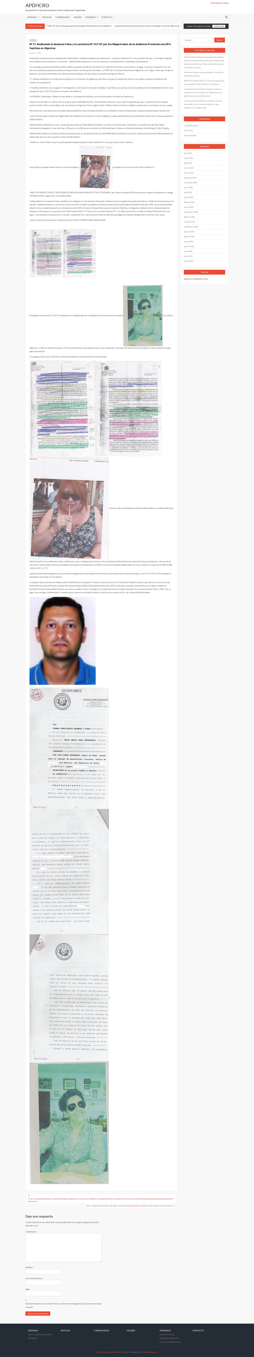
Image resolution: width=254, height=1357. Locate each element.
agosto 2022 (189, 246)
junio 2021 (188, 251)
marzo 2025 (188, 197)
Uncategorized (190, 135)
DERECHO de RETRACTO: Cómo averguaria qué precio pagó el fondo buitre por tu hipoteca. (204, 82)
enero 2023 (188, 241)
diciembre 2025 (190, 178)
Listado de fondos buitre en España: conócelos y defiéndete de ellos (204, 74)
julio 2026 (188, 153)
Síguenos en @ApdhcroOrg (196, 279)
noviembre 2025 (190, 182)
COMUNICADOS (62, 17)
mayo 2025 (188, 187)
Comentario (31, 1231)
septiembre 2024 (191, 212)
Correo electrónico (34, 1278)
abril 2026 (188, 163)
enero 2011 (188, 261)
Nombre (29, 1267)
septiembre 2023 (191, 227)
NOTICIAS (47, 17)
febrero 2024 (189, 217)
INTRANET (33, 1338)
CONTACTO (107, 17)
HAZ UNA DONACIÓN (169, 1338)
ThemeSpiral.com (150, 1352)
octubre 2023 (189, 222)
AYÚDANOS (90, 17)
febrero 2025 (189, 202)
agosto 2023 (189, 231)
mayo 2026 (188, 158)
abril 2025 (188, 192)
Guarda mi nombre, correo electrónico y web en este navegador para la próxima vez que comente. (63, 1305)
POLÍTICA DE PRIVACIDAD (40, 1334)
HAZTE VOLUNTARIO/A (170, 1342)
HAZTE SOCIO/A (167, 1334)
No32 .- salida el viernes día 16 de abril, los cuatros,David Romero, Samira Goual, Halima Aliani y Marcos (129, 1206)
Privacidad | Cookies (220, 3)
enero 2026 (188, 173)
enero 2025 (188, 207)
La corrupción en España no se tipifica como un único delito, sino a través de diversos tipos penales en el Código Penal (203, 104)
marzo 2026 (188, 168)
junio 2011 (188, 256)
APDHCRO (37, 5)
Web (27, 1289)
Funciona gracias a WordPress (109, 1352)
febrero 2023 (189, 236)
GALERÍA (78, 17)
